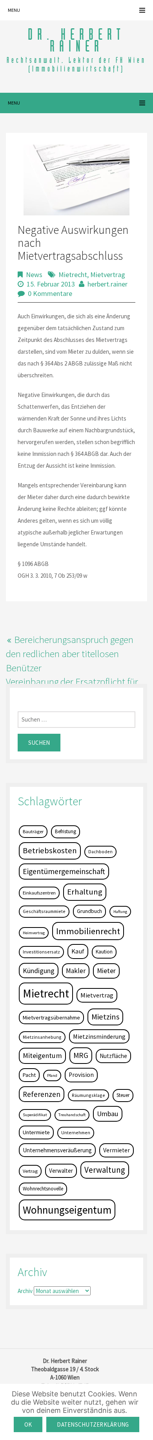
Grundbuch (89, 911)
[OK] (143, 1412)
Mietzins (105, 1017)
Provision (81, 1074)
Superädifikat (35, 1114)
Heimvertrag (34, 932)
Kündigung (39, 970)
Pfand (52, 1075)
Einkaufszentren (39, 893)
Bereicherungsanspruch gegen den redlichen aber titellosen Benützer (69, 653)
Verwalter (61, 1170)
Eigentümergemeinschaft (64, 871)
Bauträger (33, 831)
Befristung (65, 831)
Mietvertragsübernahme (51, 1017)
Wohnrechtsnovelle (43, 1188)
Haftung (120, 911)
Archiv (25, 1291)
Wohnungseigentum (67, 1209)
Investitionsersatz (41, 952)
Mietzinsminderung (99, 1036)
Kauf (77, 951)
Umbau (107, 1113)
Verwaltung (104, 1169)
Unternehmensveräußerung (57, 1150)
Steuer (123, 1095)
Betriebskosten (50, 850)
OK (28, 1424)
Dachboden (100, 851)
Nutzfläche (113, 1056)
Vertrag (30, 1171)
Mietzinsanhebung (42, 1037)
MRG (80, 1055)
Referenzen (41, 1094)
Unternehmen (75, 1132)
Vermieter (116, 1150)
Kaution (104, 951)
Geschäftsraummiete (44, 911)
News (34, 274)
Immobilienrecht (88, 931)
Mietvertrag (107, 274)
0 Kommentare (50, 293)
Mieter (106, 970)
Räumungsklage (88, 1095)
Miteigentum (42, 1055)
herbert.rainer (107, 283)
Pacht (29, 1074)
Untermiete (36, 1132)
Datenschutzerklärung (93, 1424)
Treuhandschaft (72, 1114)
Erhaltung (84, 892)
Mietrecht (72, 274)
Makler (76, 970)
